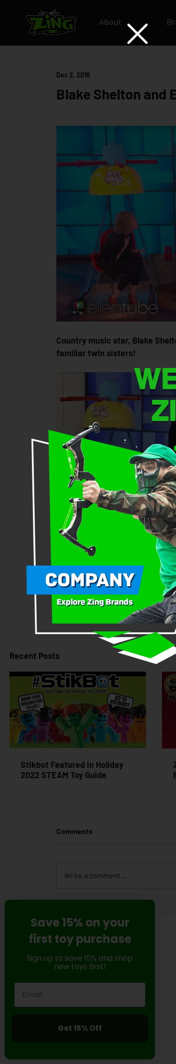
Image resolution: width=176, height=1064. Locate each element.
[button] (137, 33)
